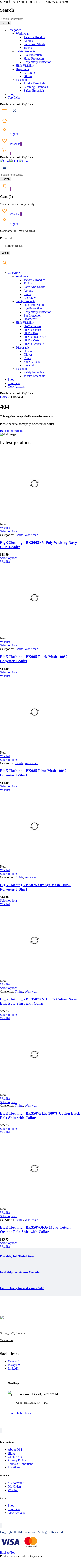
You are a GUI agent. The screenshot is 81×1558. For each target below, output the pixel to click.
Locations (14, 1467)
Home (4, 397)
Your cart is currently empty (17, 204)
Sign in (14, 134)
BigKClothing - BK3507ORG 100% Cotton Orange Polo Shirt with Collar (35, 1229)
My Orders (14, 1486)
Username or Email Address (17, 230)
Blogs (11, 1453)
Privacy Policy (17, 1460)
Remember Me (13, 245)
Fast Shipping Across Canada (20, 1272)
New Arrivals (16, 1512)
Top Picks (14, 1509)
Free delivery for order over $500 (22, 1288)
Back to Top (7, 1552)
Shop (11, 1505)
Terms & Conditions (20, 1463)
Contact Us (15, 1456)
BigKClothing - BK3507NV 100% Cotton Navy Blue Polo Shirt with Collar (38, 1001)
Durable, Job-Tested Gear (17, 1256)
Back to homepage (11, 430)
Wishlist (15, 144)
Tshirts (19, 535)
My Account (15, 1483)
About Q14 (15, 1449)
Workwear (31, 535)
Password (6, 238)
